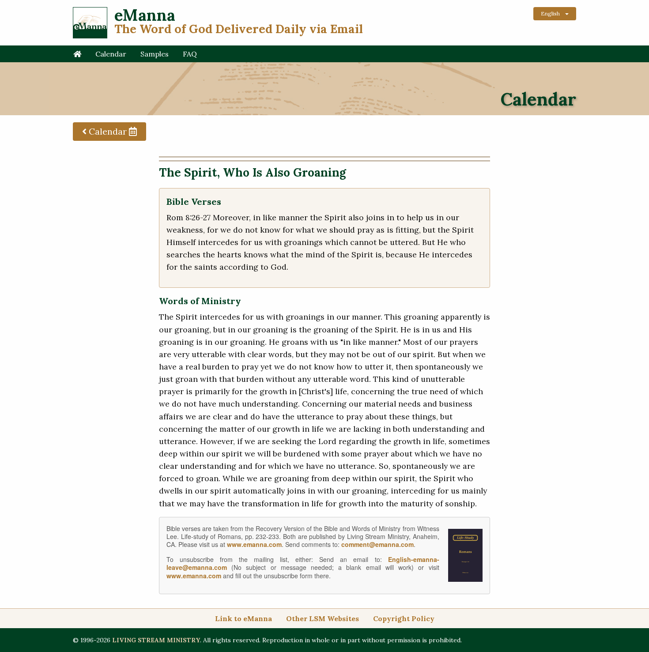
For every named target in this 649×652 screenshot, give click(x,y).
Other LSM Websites (322, 618)
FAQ (190, 53)
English (550, 13)
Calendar (110, 53)
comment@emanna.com (377, 544)
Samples (154, 53)
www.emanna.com (254, 544)
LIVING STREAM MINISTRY (156, 640)
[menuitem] (77, 53)
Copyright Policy (403, 618)
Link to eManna (243, 618)
